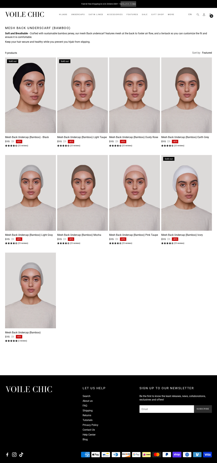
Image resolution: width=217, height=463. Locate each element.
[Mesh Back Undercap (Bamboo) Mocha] (82, 193)
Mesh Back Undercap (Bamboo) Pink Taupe (133, 234)
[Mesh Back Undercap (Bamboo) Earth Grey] (186, 95)
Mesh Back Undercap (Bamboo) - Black (27, 137)
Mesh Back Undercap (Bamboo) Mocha (79, 234)
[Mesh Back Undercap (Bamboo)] (30, 290)
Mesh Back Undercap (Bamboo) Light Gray (29, 234)
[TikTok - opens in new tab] (21, 454)
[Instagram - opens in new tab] (14, 454)
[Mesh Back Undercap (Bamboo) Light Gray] (30, 193)
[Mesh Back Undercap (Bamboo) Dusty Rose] (134, 95)
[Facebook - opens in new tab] (7, 454)
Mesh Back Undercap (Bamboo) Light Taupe (82, 137)
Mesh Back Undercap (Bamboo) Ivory (182, 234)
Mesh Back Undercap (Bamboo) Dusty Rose (133, 137)
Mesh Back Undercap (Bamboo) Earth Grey (185, 137)
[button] (197, 14)
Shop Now (128, 4)
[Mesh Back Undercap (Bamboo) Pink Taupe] (134, 193)
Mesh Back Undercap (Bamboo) (23, 332)
